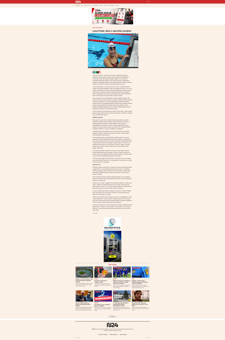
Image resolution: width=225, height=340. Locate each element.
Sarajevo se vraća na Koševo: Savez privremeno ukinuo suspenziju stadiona (84, 280)
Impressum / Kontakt (102, 334)
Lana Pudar (95, 213)
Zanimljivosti (99, 27)
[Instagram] (149, 337)
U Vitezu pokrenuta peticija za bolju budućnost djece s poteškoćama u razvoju (120, 304)
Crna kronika (95, 5)
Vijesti (77, 291)
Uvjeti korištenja (123, 334)
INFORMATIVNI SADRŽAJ (99, 267)
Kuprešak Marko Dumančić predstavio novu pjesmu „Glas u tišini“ (140, 304)
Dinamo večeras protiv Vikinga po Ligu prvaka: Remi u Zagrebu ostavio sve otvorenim (121, 282)
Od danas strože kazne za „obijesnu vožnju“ (100, 281)
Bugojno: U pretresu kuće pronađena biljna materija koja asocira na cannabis (140, 282)
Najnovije (78, 5)
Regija (85, 5)
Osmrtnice (111, 5)
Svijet (89, 5)
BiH (82, 5)
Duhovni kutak (97, 291)
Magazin (106, 5)
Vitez (115, 291)
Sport (101, 5)
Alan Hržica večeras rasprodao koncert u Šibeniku (102, 305)
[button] (94, 72)
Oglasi (117, 5)
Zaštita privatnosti (113, 334)
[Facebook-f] (147, 337)
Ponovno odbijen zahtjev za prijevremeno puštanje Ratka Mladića (83, 304)
